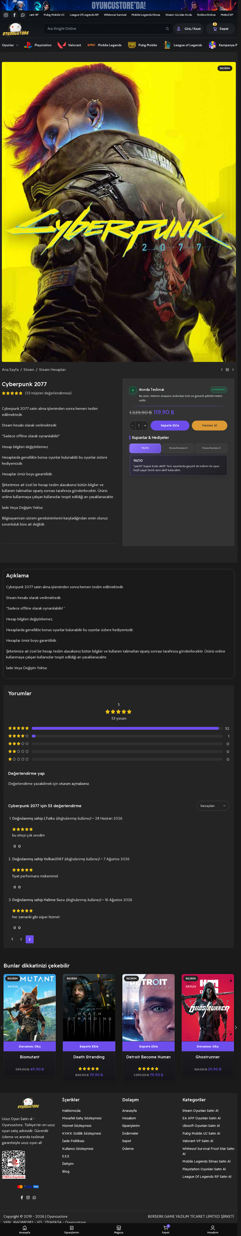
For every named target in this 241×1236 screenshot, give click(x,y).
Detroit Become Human (148, 1057)
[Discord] (22, 15)
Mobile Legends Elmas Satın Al (206, 1161)
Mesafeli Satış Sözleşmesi (81, 1118)
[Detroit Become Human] (148, 1007)
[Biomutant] (30, 1007)
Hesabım (129, 1118)
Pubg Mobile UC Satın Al (201, 1133)
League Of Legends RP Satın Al (206, 1177)
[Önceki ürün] (222, 369)
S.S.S (65, 1156)
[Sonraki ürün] (233, 369)
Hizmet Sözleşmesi (76, 1126)
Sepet (126, 1141)
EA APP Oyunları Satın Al (201, 1118)
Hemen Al (209, 425)
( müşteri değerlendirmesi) (48, 393)
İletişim (68, 1164)
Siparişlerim (131, 1126)
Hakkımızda (71, 1111)
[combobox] (103, 28)
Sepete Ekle (170, 425)
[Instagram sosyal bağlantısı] (28, 1197)
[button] (89, 1046)
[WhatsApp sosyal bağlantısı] (34, 1197)
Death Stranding (88, 1057)
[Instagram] (5, 15)
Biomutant (30, 1057)
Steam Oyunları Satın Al (200, 1111)
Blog (65, 1171)
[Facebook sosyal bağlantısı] (22, 1197)
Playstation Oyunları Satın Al (204, 1169)
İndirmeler (130, 1133)
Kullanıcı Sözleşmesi (77, 1149)
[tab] (145, 448)
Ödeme (128, 1149)
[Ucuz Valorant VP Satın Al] (118, 5)
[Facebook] (14, 15)
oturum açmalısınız (74, 783)
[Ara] (167, 29)
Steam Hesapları (52, 369)
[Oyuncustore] (24, 28)
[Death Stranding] (89, 1007)
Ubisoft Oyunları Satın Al (201, 1126)
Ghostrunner (208, 1057)
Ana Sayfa (10, 369)
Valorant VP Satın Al (197, 1141)
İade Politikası (73, 1141)
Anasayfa (129, 1111)
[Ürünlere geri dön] (227, 369)
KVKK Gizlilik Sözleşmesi (81, 1133)
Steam (29, 369)
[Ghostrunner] (208, 1007)
